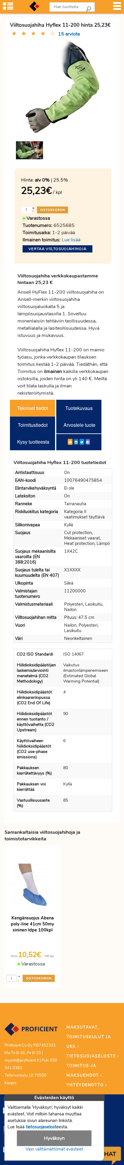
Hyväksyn (54, 1138)
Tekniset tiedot (32, 408)
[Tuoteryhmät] (8, 8)
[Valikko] (117, 8)
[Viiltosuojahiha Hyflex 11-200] (29, 150)
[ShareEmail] (70, 442)
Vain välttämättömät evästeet (54, 1149)
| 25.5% (51, 180)
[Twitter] (81, 442)
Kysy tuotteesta (33, 441)
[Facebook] (87, 442)
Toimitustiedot (33, 424)
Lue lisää (71, 240)
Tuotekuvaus (79, 408)
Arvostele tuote (79, 424)
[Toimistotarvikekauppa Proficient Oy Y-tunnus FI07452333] (31, 1032)
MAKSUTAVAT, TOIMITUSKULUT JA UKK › (89, 1037)
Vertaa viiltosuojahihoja (57, 248)
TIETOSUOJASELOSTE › (93, 1056)
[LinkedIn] (76, 442)
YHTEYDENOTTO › (87, 1085)
